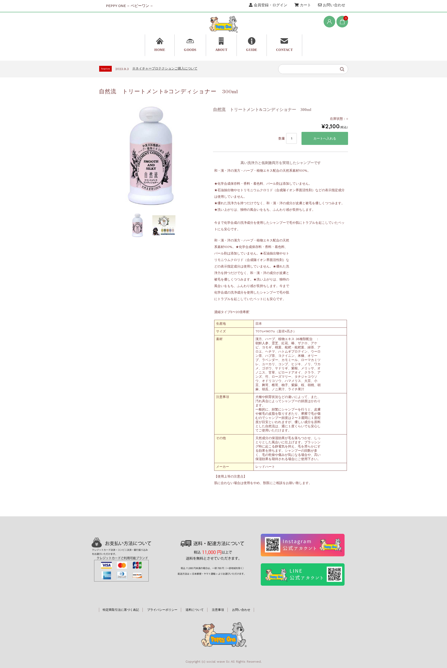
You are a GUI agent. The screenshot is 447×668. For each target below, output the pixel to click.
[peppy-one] (223, 24)
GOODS (190, 50)
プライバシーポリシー (162, 609)
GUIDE (251, 50)
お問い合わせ (333, 5)
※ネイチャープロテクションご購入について (164, 68)
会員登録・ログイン (270, 5)
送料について (195, 609)
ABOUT (221, 50)
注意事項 (218, 609)
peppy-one (223, 633)
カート (305, 5)
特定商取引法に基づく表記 (121, 609)
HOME (159, 50)
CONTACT (284, 50)
